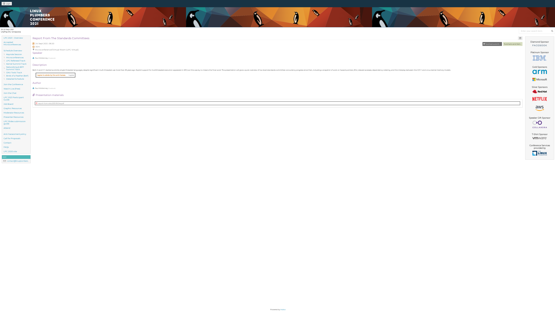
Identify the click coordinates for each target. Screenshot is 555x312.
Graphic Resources (13, 108)
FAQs (6, 147)
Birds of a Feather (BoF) (17, 76)
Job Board (8, 104)
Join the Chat (10, 93)
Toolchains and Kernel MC (514, 44)
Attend (7, 128)
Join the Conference (13, 84)
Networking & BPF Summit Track (15, 68)
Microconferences (15, 57)
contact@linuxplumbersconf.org (21, 161)
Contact (7, 143)
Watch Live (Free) (12, 89)
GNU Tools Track (14, 72)
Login (8, 4)
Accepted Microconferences (12, 43)
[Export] (520, 38)
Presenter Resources (14, 117)
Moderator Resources (14, 113)
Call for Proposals (12, 138)
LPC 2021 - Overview (13, 38)
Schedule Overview (13, 50)
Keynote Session (14, 54)
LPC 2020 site (10, 151)
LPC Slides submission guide (15, 122)
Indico (283, 310)
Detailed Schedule (15, 79)
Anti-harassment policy (15, 134)
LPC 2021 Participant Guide (14, 98)
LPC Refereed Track (15, 61)
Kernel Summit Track (16, 64)
